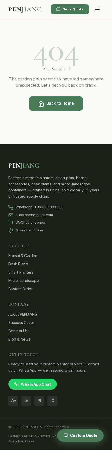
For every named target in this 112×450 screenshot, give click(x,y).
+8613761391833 (47, 207)
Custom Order (20, 289)
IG (52, 401)
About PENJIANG (23, 314)
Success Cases (21, 322)
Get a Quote (73, 9)
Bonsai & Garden (22, 255)
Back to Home (60, 103)
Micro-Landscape (23, 280)
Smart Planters (20, 272)
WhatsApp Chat (36, 384)
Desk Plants (18, 264)
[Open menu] (97, 9)
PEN (25, 9)
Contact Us (18, 331)
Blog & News (19, 339)
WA (13, 401)
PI (39, 401)
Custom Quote (83, 435)
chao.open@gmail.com (34, 215)
